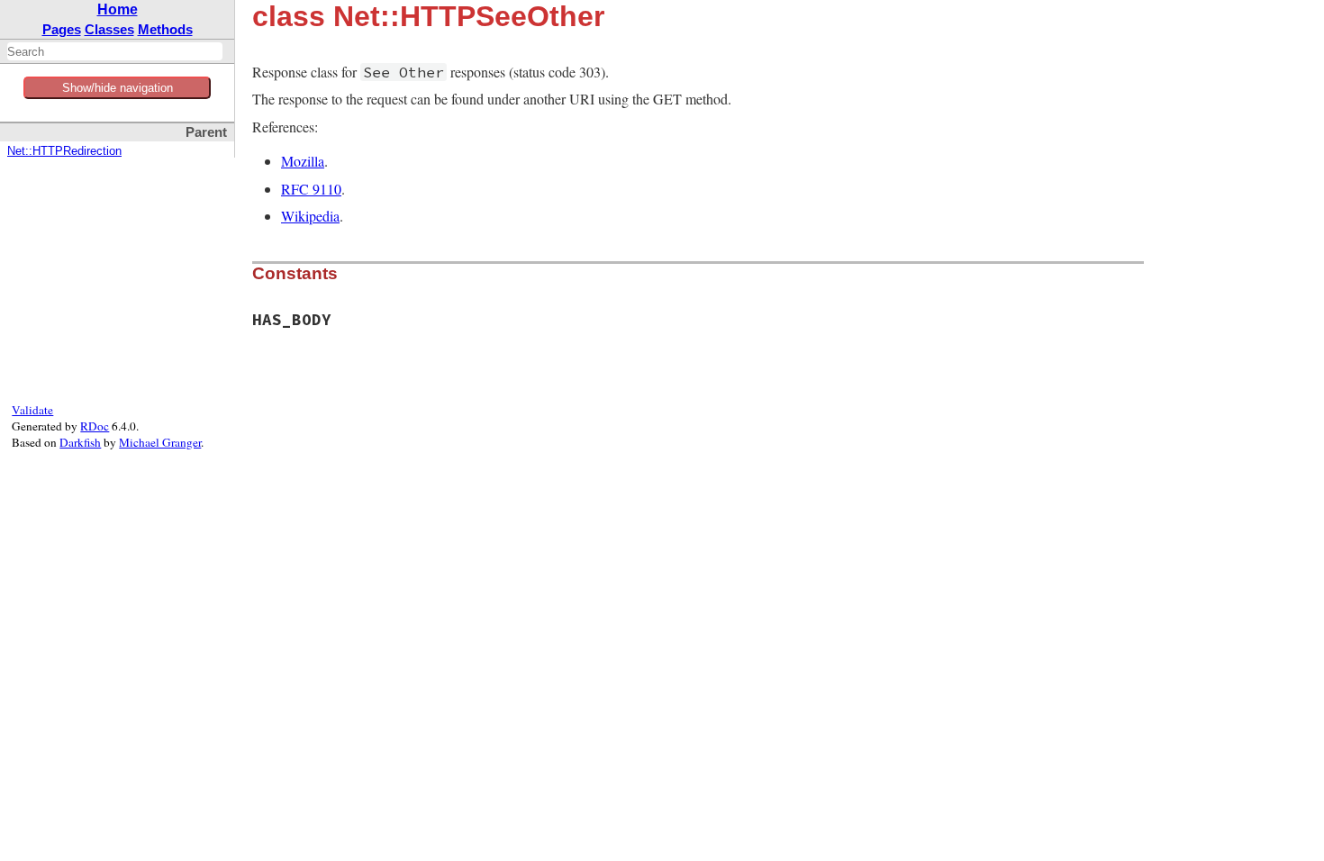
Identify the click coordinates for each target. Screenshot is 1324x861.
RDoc (94, 426)
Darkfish (80, 442)
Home (117, 9)
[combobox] (114, 51)
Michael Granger (160, 442)
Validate (32, 410)
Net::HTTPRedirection (64, 151)
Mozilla (302, 160)
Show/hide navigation (117, 88)
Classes (109, 29)
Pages (61, 29)
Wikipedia (310, 215)
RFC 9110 (311, 188)
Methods (165, 29)
